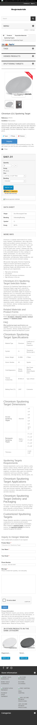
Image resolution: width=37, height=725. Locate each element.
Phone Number (6, 562)
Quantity (6, 162)
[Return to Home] (3, 35)
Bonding (6, 178)
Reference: (4, 118)
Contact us (27, 3)
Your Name (5, 549)
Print (5, 149)
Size (5, 173)
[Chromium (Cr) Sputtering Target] (9, 104)
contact (26, 30)
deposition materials (21, 316)
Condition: (4, 120)
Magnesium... (5, 653)
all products (11, 316)
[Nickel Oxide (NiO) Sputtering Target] (28, 643)
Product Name (6, 543)
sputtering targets (18, 525)
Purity (5, 168)
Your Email (5, 556)
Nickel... (22, 653)
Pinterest (22, 136)
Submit (5, 607)
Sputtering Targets (17, 318)
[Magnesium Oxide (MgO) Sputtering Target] (9, 643)
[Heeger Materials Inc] (18, 9)
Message (4, 569)
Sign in (33, 3)
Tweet (6, 136)
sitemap (32, 30)
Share (13, 136)
